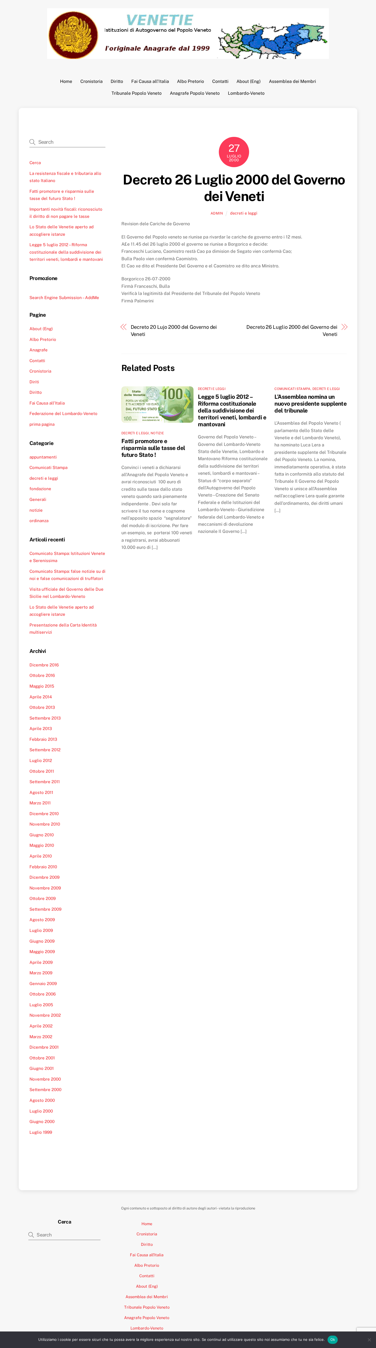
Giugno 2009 (42, 941)
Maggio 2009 (42, 951)
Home (66, 81)
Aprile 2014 (40, 697)
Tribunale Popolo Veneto (136, 93)
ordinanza (38, 520)
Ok (332, 1339)
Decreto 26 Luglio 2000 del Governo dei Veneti (234, 188)
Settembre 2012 (45, 749)
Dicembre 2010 (44, 813)
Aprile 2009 (41, 962)
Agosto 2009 (42, 919)
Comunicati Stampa (292, 389)
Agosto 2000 (42, 1100)
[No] (369, 1339)
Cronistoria (91, 81)
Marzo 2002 (40, 1036)
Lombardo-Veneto (246, 93)
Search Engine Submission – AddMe (64, 297)
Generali (37, 499)
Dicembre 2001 (44, 1047)
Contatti (220, 81)
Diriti (34, 381)
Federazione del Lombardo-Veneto (63, 413)
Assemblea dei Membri (292, 81)
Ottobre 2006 (42, 994)
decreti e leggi (243, 213)
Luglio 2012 (40, 760)
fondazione (40, 488)
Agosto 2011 (41, 792)
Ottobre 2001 (42, 1058)
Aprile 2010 (40, 856)
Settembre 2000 (45, 1089)
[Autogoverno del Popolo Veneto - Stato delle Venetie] (188, 56)
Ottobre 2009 (42, 898)
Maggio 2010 (41, 845)
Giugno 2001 (41, 1068)
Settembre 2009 (45, 909)
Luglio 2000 (41, 1111)
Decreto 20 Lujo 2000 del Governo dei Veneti (174, 330)
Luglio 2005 (41, 1004)
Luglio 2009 (41, 930)
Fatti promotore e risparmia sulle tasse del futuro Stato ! (153, 448)
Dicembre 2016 (44, 665)
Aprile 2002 (41, 1026)
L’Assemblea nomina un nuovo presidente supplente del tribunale (310, 403)
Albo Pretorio (190, 81)
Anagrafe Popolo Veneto (195, 93)
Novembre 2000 (45, 1079)
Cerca (35, 162)
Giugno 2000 (42, 1121)
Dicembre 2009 (44, 877)
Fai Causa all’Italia (150, 81)
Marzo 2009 (40, 972)
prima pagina (42, 424)
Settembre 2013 (45, 718)
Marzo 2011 (40, 803)
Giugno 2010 (41, 834)
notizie (157, 433)
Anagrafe (38, 350)
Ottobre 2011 (41, 771)
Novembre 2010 (44, 824)
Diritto (117, 81)
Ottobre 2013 (42, 707)
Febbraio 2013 (43, 739)
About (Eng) (248, 81)
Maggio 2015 (41, 686)
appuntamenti (43, 457)
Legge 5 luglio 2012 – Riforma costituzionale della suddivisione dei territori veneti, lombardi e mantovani (232, 410)
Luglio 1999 (40, 1132)
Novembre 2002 (45, 1015)
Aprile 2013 (40, 728)
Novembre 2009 (45, 888)
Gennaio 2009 (43, 983)
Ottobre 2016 (42, 675)
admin (217, 213)
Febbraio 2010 (43, 866)
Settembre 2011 (44, 781)
